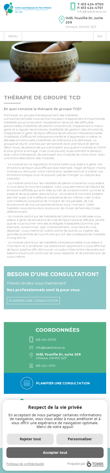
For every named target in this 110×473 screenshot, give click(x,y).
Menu (13, 36)
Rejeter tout (30, 438)
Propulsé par (76, 464)
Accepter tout (55, 452)
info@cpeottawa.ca (91, 11)
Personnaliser (80, 438)
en (99, 36)
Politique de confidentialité (25, 464)
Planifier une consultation (33, 300)
